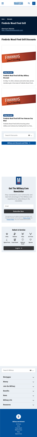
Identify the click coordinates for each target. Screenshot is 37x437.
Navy (18, 432)
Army (18, 426)
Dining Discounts (8, 72)
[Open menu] (3, 3)
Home (3, 19)
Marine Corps (18, 430)
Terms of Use (26, 218)
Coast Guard (18, 428)
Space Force (18, 434)
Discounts (9, 19)
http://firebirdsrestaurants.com (12, 30)
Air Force (18, 424)
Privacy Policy (10, 219)
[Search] (29, 3)
